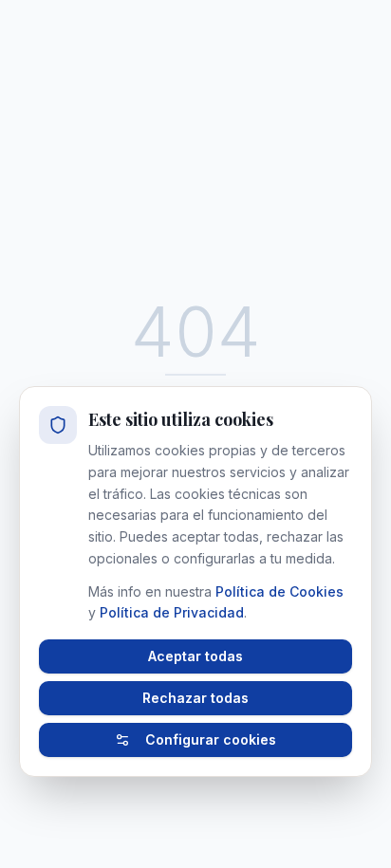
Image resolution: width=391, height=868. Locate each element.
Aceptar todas (195, 656)
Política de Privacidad (172, 612)
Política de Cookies (279, 591)
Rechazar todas (195, 698)
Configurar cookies (210, 739)
